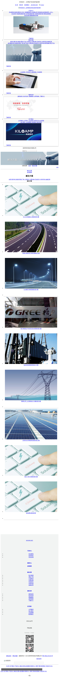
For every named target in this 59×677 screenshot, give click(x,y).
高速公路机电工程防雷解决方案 (31, 253)
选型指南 (36, 96)
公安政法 (28, 41)
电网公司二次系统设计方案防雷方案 (31, 401)
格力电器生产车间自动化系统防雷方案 (31, 328)
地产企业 (26, 43)
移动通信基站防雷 (31, 513)
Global (42, 5)
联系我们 (26, 5)
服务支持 (31, 94)
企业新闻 (23, 72)
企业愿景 (31, 120)
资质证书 (36, 120)
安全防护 (14, 13)
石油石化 (39, 41)
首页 (29, 165)
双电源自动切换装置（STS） (45, 12)
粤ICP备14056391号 (47, 656)
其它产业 (52, 43)
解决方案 (31, 40)
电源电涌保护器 (21, 13)
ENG (51, 666)
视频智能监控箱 (34, 15)
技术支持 (25, 96)
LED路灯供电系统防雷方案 (31, 289)
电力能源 (18, 41)
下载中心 (42, 96)
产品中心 (31, 10)
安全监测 (27, 15)
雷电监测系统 (47, 13)
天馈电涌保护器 (39, 13)
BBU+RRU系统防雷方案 (31, 476)
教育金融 (47, 43)
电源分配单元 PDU (19, 12)
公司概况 (21, 120)
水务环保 (44, 41)
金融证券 (49, 41)
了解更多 (31, 38)
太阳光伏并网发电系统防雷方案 (31, 440)
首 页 (16, 5)
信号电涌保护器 (30, 13)
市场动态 (28, 72)
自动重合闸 (34, 12)
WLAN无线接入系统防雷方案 (31, 217)
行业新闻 (39, 72)
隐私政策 (8, 656)
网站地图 (15, 656)
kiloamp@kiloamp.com (30, 658)
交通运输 (34, 41)
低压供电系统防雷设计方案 (31, 365)
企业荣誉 (41, 120)
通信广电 (23, 41)
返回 (57, 167)
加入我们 (23, 122)
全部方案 (11, 179)
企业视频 (28, 122)
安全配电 (11, 12)
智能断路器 (28, 12)
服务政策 (20, 96)
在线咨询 (7, 660)
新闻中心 (31, 70)
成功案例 (10, 43)
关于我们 (31, 119)
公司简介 (26, 120)
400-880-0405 (34, 5)
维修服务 (31, 96)
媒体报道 (34, 72)
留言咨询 (39, 122)
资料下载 (38, 666)
